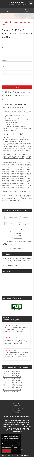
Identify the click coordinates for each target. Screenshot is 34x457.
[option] (17, 307)
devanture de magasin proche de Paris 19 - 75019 (16, 177)
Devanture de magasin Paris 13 (12, 387)
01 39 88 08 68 (18, 235)
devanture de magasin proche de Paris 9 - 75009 (16, 187)
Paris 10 (21, 158)
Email (3, 53)
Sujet (3, 66)
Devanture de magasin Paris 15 (12, 384)
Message (4, 73)
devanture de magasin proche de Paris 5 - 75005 (16, 171)
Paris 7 (11, 158)
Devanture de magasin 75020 (11, 373)
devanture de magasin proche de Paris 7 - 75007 (16, 184)
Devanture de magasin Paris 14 (12, 386)
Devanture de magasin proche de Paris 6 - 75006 (16, 191)
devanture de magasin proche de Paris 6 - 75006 (16, 178)
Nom (3, 41)
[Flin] (17, 307)
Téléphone (4, 60)
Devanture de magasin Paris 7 (12, 390)
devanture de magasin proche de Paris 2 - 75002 (16, 180)
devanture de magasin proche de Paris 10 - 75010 (16, 173)
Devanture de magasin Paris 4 (12, 379)
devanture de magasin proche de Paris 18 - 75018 (16, 185)
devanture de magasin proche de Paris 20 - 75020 (16, 164)
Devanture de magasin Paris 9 (12, 371)
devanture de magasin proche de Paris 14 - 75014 (16, 182)
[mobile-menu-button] (31, 3)
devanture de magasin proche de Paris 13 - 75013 (16, 166)
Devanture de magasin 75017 (11, 380)
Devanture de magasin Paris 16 (12, 382)
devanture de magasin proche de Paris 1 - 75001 (16, 175)
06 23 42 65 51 (18, 238)
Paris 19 (6, 158)
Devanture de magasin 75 (10, 375)
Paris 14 (28, 158)
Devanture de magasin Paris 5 (12, 377)
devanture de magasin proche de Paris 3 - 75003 (16, 169)
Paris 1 (16, 158)
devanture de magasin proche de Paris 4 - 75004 (16, 168)
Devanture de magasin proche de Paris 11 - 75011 (16, 162)
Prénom (4, 47)
